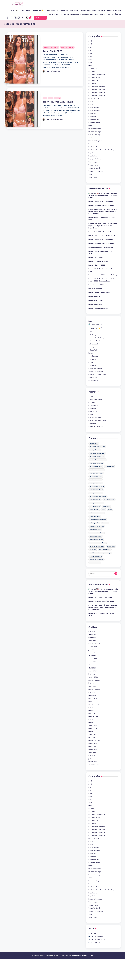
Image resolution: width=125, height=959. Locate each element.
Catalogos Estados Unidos (97, 86)
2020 (90, 47)
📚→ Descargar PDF (95, 324)
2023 (90, 56)
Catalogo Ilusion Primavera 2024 (100, 247)
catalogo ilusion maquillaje (97, 486)
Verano (90, 174)
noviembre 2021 (94, 680)
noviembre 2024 (94, 644)
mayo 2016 (92, 747)
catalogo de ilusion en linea (97, 456)
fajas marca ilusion (95, 506)
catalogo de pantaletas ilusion (98, 459)
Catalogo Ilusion (94, 80)
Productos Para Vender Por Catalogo (101, 150)
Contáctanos (93, 356)
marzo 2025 (92, 638)
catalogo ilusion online (96, 493)
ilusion (103, 509)
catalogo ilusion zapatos (96, 503)
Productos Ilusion (94, 147)
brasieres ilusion (94, 443)
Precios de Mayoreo (95, 141)
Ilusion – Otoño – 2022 (96, 265)
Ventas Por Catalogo (67, 47)
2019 (50, 98)
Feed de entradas (97, 936)
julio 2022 (91, 674)
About (92, 332)
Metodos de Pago (94, 132)
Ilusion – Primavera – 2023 (98, 261)
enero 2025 (92, 641)
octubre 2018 (93, 716)
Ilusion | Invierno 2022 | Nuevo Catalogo (103, 275)
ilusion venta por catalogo (97, 526)
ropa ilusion (93, 549)
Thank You (92, 424)
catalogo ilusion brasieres (96, 469)
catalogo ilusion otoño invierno (98, 496)
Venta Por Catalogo (95, 168)
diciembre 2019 (93, 701)
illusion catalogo (94, 509)
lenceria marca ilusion (95, 529)
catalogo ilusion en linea (96, 473)
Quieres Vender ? (94, 344)
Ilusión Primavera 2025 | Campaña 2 (101, 205)
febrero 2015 (92, 762)
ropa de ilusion (111, 546)
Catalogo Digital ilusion (51, 47)
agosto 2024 (93, 647)
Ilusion (90, 101)
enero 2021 (92, 686)
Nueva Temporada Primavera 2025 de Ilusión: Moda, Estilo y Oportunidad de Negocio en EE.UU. (102, 211)
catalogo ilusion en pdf (96, 476)
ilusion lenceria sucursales (96, 513)
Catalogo (57, 98)
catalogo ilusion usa (109, 499)
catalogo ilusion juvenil (96, 483)
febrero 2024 (93, 659)
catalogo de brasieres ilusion (97, 446)
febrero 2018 (92, 725)
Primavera (92, 144)
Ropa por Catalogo (95, 159)
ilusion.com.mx (93, 120)
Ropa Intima (92, 156)
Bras (90, 65)
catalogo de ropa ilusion (96, 463)
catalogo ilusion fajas (95, 479)
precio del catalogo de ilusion (97, 543)
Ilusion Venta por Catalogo (98, 308)
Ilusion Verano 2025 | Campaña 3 (100, 201)
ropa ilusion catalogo (104, 549)
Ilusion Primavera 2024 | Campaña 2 (101, 243)
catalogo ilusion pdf (95, 499)
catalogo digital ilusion (96, 466)
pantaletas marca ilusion (96, 539)
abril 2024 (92, 656)
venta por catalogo (95, 562)
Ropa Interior (93, 153)
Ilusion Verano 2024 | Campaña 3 (100, 239)
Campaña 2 (92, 68)
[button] (40, 18)
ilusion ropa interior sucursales (98, 519)
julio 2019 (91, 707)
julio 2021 (91, 683)
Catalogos (92, 83)
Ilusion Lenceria (93, 107)
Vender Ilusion (93, 165)
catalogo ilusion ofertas (96, 489)
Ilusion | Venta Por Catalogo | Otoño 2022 (101, 270)
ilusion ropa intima (94, 523)
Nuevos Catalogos (94, 135)
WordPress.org (96, 942)
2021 (90, 50)
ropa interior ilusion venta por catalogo (100, 553)
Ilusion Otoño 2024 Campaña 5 (99, 232)
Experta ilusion (93, 98)
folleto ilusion (106, 506)
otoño (90, 138)
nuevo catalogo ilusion (96, 536)
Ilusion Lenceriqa (94, 110)
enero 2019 (92, 713)
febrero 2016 (92, 750)
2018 (45, 98)
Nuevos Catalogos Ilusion (97, 374)
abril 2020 (92, 695)
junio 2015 (91, 759)
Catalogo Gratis (94, 77)
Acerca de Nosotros (95, 368)
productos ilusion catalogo (97, 546)
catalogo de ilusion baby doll (97, 453)
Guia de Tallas (93, 350)
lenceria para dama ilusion (96, 533)
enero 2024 (92, 662)
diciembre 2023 (93, 665)
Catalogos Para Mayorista (97, 89)
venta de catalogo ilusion (96, 559)
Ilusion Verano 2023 (95, 257)
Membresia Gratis (94, 129)
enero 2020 (92, 698)
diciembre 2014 (93, 765)
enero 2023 (92, 671)
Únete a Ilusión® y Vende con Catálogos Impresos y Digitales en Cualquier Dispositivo (103, 226)
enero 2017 (92, 737)
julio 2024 (91, 650)
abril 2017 (91, 731)
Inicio (90, 321)
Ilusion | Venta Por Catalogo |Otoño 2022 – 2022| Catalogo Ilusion (101, 280)
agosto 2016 (92, 743)
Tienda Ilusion (93, 162)
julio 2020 (91, 692)
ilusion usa (105, 523)
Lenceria (91, 126)
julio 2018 (91, 719)
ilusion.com (92, 117)
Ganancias (92, 359)
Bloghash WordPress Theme (82, 956)
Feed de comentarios (98, 939)
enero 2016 (92, 753)
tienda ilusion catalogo (96, 556)
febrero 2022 (93, 677)
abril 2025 (92, 635)
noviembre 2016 (94, 741)
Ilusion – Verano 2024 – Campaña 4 (101, 236)
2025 (90, 62)
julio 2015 (91, 756)
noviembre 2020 (94, 689)
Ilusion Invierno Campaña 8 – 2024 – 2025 (101, 219)
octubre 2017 (93, 728)
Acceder (94, 933)
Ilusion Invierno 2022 (96, 285)
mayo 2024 (92, 653)
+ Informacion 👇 (94, 328)
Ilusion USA (92, 114)
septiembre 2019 (94, 704)
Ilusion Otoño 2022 (52, 51)
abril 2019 (91, 710)
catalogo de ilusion (95, 449)
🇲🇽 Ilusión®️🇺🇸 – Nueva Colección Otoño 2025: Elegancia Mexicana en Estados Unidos (103, 195)
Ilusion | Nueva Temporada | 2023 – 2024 (101, 252)
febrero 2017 (92, 734)
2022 (90, 53)
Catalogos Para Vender (96, 92)
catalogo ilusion (109, 466)
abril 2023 (92, 668)
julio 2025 (91, 632)
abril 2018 (91, 722)
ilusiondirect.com (94, 123)
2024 (90, 59)
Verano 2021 (92, 177)
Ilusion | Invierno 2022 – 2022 (58, 101)
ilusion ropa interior (95, 516)
